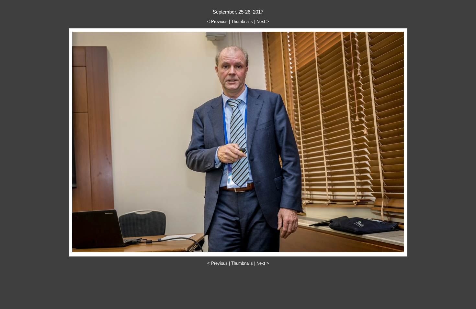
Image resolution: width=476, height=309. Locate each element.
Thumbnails (242, 21)
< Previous (217, 21)
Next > (262, 21)
